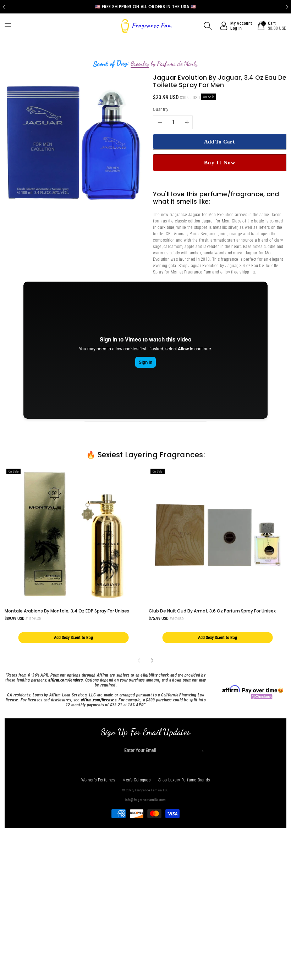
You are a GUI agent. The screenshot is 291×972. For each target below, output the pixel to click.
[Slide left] (138, 660)
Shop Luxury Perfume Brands (184, 780)
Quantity (160, 109)
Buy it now (220, 162)
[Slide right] (152, 660)
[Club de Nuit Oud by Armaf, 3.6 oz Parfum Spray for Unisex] (218, 535)
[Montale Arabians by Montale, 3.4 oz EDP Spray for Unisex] (74, 535)
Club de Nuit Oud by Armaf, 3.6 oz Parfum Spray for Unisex (212, 611)
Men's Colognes (136, 780)
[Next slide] (287, 6)
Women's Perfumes (98, 780)
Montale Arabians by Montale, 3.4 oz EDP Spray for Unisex (67, 611)
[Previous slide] (4, 6)
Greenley (140, 63)
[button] (11, 26)
